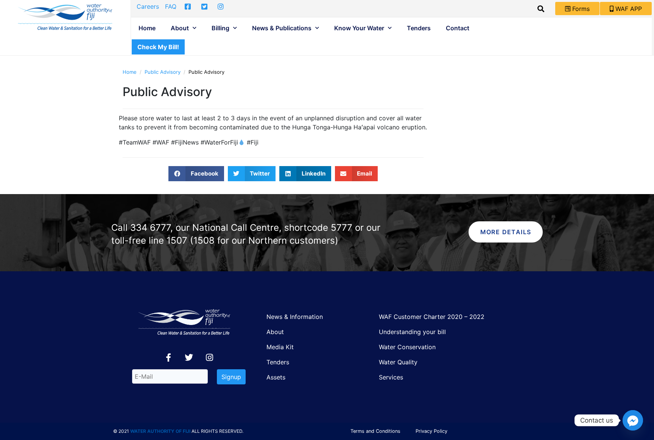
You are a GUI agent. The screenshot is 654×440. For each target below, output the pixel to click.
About (180, 28)
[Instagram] (209, 357)
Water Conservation (407, 347)
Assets (275, 377)
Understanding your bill (412, 332)
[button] (196, 173)
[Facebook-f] (168, 357)
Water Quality (398, 362)
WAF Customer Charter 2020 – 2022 (431, 316)
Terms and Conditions (375, 431)
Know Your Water (359, 28)
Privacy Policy (431, 431)
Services (391, 377)
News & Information (294, 316)
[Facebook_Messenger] (633, 420)
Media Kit (280, 347)
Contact (457, 28)
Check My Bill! (158, 47)
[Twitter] (189, 357)
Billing (220, 28)
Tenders (419, 28)
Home (147, 28)
